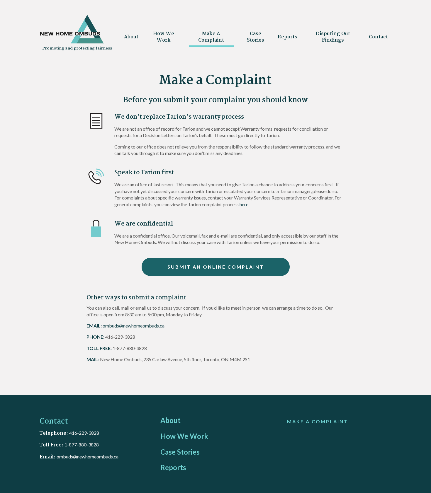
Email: (48, 457)
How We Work (163, 37)
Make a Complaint (211, 37)
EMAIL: (94, 325)
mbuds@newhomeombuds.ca (88, 456)
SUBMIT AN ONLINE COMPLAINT (215, 266)
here (244, 204)
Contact (378, 37)
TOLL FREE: (99, 348)
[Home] (72, 42)
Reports (287, 37)
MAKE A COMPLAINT (317, 421)
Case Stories (255, 37)
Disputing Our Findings (333, 37)
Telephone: (54, 433)
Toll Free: (52, 445)
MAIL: (92, 359)
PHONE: (95, 337)
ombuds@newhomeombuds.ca (133, 325)
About (131, 37)
